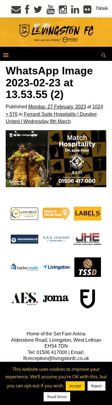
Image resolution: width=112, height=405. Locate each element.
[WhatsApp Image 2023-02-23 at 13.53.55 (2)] (56, 158)
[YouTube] (51, 11)
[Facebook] (27, 11)
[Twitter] (37, 11)
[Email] (16, 11)
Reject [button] (96, 385)
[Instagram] (63, 11)
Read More (57, 396)
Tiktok (102, 8)
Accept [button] (75, 385)
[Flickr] (87, 11)
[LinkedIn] (75, 11)
